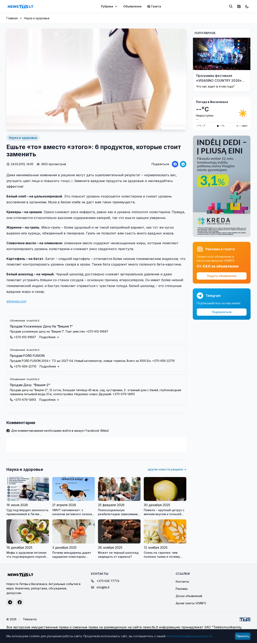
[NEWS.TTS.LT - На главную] (20, 6)
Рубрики (107, 6)
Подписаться (222, 312)
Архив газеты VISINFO (191, 603)
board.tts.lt (33, 320)
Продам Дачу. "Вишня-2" (30, 385)
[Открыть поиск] (231, 6)
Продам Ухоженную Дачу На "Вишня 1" (41, 326)
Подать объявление (222, 276)
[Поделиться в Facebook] (175, 164)
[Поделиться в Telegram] (183, 164)
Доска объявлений (189, 596)
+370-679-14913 (25, 399)
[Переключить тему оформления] (247, 6)
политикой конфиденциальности (189, 636)
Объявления (132, 6)
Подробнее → (49, 337)
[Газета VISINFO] (239, 6)
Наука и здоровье (36, 18)
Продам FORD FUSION (27, 356)
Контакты (182, 581)
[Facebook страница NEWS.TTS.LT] (19, 602)
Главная (12, 18)
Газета (156, 6)
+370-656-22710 (25, 366)
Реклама (182, 588)
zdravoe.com (16, 301)
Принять (243, 636)
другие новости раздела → (167, 469)
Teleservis (30, 619)
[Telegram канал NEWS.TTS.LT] (10, 602)
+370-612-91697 (25, 337)
